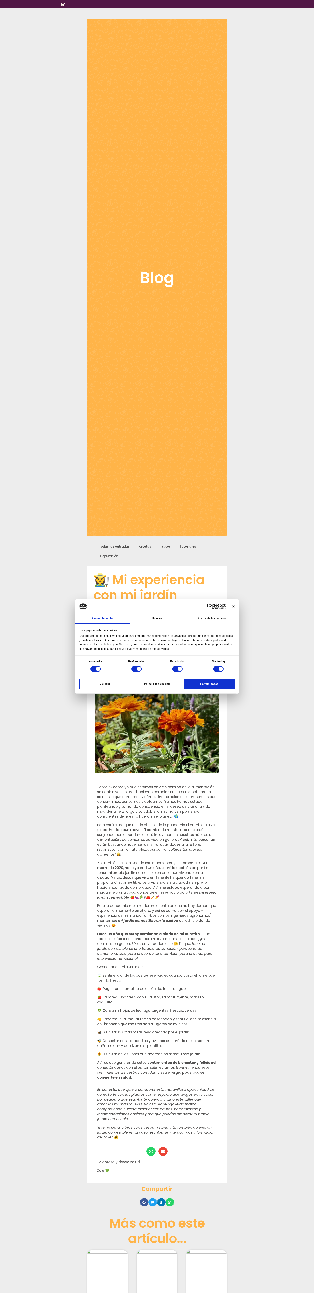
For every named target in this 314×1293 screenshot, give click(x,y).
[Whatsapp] (151, 1151)
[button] (144, 1202)
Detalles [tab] (157, 618)
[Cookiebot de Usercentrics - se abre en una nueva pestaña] (210, 606)
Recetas (144, 546)
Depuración (109, 556)
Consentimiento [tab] (102, 618)
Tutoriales (188, 546)
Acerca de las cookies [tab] (212, 618)
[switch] (136, 669)
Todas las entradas (114, 546)
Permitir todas (209, 684)
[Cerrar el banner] (233, 606)
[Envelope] (163, 1151)
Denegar (104, 684)
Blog (157, 278)
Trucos (165, 546)
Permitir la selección (157, 684)
